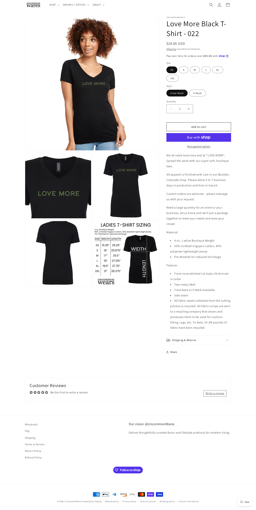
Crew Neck (177, 93)
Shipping (171, 48)
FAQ (27, 431)
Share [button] (173, 352)
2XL (172, 78)
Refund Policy (33, 457)
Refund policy (112, 501)
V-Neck (197, 93)
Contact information (189, 501)
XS (171, 70)
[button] (54, 5)
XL (217, 70)
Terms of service (148, 501)
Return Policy (33, 451)
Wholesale (31, 424)
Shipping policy (167, 501)
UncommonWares (73, 501)
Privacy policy (129, 501)
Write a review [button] (215, 393)
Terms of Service (35, 444)
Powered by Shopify (92, 501)
